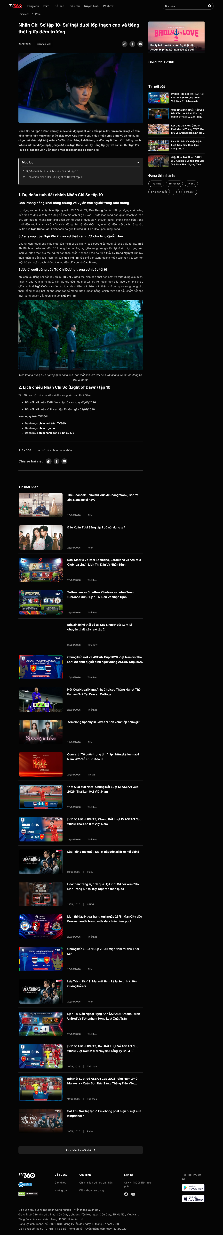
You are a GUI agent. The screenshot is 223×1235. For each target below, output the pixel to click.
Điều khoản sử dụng (91, 1190)
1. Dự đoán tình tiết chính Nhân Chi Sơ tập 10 (50, 171)
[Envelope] (140, 44)
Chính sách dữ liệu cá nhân (95, 1182)
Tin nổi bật (174, 183)
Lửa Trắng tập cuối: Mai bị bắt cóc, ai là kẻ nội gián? (103, 851)
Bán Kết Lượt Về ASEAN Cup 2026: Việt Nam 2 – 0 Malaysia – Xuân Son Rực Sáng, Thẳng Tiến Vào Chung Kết (102, 1083)
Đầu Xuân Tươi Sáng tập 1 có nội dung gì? (96, 527)
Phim (46, 6)
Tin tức (91, 774)
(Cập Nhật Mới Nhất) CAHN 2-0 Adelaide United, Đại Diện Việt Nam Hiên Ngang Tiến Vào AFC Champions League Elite (188, 164)
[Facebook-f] (132, 44)
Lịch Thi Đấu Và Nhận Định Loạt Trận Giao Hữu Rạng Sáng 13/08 (186, 145)
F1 (176, 191)
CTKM (90, 904)
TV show (108, 6)
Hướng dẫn (61, 1190)
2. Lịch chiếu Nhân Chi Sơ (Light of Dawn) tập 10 (53, 177)
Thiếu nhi (74, 6)
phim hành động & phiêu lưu (56, 432)
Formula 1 (189, 191)
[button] (138, 162)
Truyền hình (91, 6)
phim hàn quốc (159, 191)
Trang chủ (32, 6)
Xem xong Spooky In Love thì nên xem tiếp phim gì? (103, 722)
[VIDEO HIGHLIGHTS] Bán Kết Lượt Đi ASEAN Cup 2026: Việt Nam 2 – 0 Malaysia (187, 98)
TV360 (191, 183)
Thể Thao (156, 183)
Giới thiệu (60, 1182)
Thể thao (58, 6)
